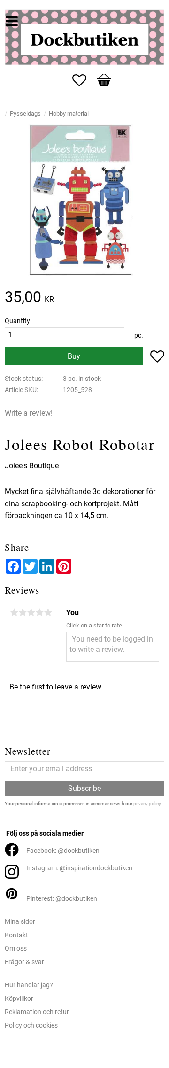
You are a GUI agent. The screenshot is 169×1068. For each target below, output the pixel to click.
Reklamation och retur (37, 1012)
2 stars (22, 612)
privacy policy (147, 803)
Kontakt (16, 935)
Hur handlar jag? (29, 985)
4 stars (39, 612)
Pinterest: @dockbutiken (61, 899)
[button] (84, 80)
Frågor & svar (24, 962)
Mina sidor (20, 922)
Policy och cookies (31, 1025)
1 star (14, 612)
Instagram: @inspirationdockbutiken (79, 868)
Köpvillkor (19, 999)
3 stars (31, 612)
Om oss (16, 948)
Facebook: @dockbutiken (63, 851)
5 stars (48, 612)
